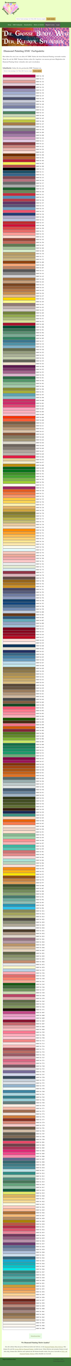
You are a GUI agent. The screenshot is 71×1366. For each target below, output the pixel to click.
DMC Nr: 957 (40, 843)
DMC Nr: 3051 (40, 953)
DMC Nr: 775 (40, 569)
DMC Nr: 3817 (40, 1187)
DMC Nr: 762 (40, 564)
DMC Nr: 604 (40, 412)
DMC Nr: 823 (40, 651)
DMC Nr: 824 (40, 654)
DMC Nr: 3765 (40, 1097)
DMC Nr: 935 (40, 801)
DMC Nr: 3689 (40, 1029)
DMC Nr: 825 (40, 657)
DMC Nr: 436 (40, 293)
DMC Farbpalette (17, 25)
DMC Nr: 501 (40, 330)
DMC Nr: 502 (40, 333)
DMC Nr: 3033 (40, 936)
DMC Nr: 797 (40, 603)
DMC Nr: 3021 (40, 919)
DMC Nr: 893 (40, 713)
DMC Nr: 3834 (40, 1235)
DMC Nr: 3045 (40, 945)
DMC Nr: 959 (40, 849)
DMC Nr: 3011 (40, 911)
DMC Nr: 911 (40, 750)
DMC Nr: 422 (40, 282)
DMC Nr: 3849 (40, 1278)
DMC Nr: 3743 (40, 1069)
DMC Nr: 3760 (40, 1091)
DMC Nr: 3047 (40, 950)
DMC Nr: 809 (40, 623)
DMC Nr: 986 (40, 885)
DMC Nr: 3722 (40, 1052)
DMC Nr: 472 (40, 321)
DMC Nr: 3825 (40, 1210)
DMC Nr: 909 (40, 744)
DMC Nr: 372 (40, 259)
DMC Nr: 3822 (40, 1201)
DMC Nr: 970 (40, 868)
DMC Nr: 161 (40, 107)
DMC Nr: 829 (40, 668)
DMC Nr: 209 (40, 135)
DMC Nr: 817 (40, 637)
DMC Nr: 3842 (40, 1258)
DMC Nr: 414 (40, 273)
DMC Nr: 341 (40, 220)
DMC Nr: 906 (40, 739)
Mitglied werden (50, 25)
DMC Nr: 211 (40, 141)
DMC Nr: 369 (40, 251)
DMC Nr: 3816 (40, 1184)
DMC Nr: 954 (40, 835)
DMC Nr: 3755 (40, 1086)
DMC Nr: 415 (40, 276)
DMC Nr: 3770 (40, 1105)
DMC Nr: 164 (40, 115)
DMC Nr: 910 (40, 747)
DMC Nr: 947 (40, 823)
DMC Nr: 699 (40, 468)
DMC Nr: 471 (40, 318)
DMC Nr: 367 (40, 245)
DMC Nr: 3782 (40, 1131)
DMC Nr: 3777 (40, 1120)
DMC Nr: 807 (40, 620)
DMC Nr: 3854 (40, 1292)
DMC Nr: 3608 (40, 1015)
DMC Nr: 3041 (40, 939)
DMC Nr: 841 (40, 694)
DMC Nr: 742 (40, 536)
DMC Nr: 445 (40, 301)
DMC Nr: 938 (40, 809)
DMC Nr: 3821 (40, 1198)
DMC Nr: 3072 (40, 964)
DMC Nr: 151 (40, 79)
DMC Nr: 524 (40, 358)
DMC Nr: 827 (40, 663)
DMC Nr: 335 (40, 211)
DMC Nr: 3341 (40, 981)
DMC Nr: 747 (40, 550)
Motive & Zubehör (39, 25)
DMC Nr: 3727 (40, 1057)
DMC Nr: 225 (40, 152)
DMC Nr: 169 (40, 129)
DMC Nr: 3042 (40, 942)
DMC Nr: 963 (40, 857)
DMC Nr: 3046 (40, 947)
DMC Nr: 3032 (40, 933)
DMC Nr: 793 (40, 595)
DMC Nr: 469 (40, 313)
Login (57, 25)
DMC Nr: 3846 (40, 1269)
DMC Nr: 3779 (40, 1125)
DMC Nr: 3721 (40, 1049)
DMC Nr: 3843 (40, 1261)
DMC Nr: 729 (40, 510)
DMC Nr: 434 (40, 287)
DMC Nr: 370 (40, 254)
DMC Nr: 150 (40, 76)
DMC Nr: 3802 (40, 1145)
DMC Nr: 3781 (40, 1128)
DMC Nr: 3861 (40, 1311)
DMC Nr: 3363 (40, 1004)
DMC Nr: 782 (40, 584)
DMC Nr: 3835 (40, 1238)
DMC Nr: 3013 (40, 916)
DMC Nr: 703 (40, 479)
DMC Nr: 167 (40, 124)
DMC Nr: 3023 (40, 925)
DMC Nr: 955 (40, 837)
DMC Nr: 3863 (40, 1317)
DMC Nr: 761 (40, 561)
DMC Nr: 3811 (40, 1170)
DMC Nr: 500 (40, 327)
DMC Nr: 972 (40, 871)
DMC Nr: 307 (40, 163)
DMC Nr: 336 (40, 214)
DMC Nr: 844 (40, 699)
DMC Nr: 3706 (40, 1035)
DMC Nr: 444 (40, 299)
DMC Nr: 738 (40, 524)
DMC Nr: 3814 (40, 1179)
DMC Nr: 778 (40, 575)
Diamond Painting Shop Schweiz (54, 1347)
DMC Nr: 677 (40, 462)
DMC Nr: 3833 (40, 1232)
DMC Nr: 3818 (40, 1190)
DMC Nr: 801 (40, 615)
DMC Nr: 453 (40, 310)
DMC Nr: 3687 (40, 1024)
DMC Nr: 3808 (40, 1162)
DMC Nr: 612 (40, 428)
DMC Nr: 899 (40, 725)
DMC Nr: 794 (40, 598)
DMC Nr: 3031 (40, 931)
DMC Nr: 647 (40, 451)
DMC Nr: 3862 (40, 1314)
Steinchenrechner (35, 1336)
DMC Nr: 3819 (40, 1193)
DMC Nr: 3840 (40, 1252)
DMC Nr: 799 (40, 609)
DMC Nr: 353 (40, 237)
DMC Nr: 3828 (40, 1218)
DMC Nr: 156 (40, 93)
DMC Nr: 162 (40, 110)
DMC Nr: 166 (40, 121)
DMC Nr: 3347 (40, 990)
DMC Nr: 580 (40, 389)
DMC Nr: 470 (40, 316)
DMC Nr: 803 (40, 617)
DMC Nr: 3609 (40, 1018)
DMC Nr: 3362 (40, 1001)
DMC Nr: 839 (40, 688)
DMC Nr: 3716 (40, 1046)
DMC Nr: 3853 (40, 1289)
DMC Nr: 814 (40, 629)
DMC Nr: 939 (40, 812)
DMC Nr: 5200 (40, 1328)
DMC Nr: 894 (40, 716)
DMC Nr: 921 (40, 773)
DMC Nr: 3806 (40, 1156)
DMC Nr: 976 (40, 880)
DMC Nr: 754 (40, 553)
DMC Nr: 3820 (40, 1196)
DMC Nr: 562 (40, 380)
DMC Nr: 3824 (40, 1207)
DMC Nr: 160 (40, 104)
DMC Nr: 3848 (40, 1275)
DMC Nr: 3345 (40, 984)
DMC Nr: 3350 (40, 995)
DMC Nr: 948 (40, 826)
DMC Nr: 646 (40, 448)
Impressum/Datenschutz (9, 1359)
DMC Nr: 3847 (40, 1272)
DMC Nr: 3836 (40, 1241)
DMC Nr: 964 (40, 860)
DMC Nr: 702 (40, 476)
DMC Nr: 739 (40, 527)
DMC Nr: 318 (40, 186)
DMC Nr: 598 (40, 397)
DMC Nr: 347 (40, 223)
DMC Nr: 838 (40, 685)
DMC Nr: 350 (40, 228)
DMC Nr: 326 (40, 200)
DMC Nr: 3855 (40, 1294)
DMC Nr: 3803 (40, 1148)
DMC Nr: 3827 (40, 1215)
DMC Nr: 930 (40, 790)
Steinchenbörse (28, 25)
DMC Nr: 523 (40, 355)
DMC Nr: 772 (40, 567)
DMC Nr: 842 (40, 696)
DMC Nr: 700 (40, 471)
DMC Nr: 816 (40, 634)
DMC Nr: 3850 (40, 1280)
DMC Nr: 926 (40, 781)
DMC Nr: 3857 (40, 1300)
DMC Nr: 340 (40, 217)
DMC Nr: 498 (40, 324)
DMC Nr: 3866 (40, 1325)
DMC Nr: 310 (40, 169)
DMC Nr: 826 (40, 660)
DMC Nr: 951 (40, 832)
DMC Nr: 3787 (40, 1134)
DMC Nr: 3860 (40, 1308)
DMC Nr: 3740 (40, 1066)
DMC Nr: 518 (40, 344)
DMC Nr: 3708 (40, 1038)
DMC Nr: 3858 (40, 1303)
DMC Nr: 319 (40, 189)
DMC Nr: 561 (40, 378)
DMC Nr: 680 (40, 465)
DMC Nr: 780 (40, 581)
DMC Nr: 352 (40, 234)
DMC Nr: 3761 (40, 1094)
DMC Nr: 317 (40, 183)
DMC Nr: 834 (40, 682)
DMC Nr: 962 (40, 854)
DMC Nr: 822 (40, 648)
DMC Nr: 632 (40, 434)
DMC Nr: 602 (40, 406)
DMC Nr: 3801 (40, 1142)
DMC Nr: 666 (40, 457)
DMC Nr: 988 (40, 891)
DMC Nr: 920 (40, 770)
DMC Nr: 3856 (40, 1297)
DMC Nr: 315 (40, 177)
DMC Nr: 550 (40, 366)
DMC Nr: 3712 (40, 1041)
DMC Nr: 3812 (40, 1173)
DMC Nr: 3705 (40, 1032)
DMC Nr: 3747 (40, 1074)
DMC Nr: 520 (40, 349)
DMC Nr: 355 (40, 239)
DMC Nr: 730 (40, 513)
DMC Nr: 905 (40, 736)
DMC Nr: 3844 (40, 1263)
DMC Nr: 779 (40, 578)
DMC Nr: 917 (40, 761)
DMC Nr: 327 (40, 203)
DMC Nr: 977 (40, 883)
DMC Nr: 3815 (40, 1182)
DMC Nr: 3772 (40, 1111)
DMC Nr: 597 (40, 395)
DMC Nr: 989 (40, 894)
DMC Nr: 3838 (40, 1246)
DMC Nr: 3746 (40, 1072)
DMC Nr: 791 (40, 589)
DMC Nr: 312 (40, 175)
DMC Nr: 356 (40, 242)
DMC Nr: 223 (40, 146)
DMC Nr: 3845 (40, 1266)
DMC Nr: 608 (40, 420)
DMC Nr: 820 (40, 646)
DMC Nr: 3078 (40, 967)
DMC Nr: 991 (40, 897)
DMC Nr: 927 (40, 784)
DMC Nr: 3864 (40, 1320)
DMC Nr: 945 (40, 818)
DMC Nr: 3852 (40, 1286)
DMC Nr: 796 (40, 600)
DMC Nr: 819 (40, 643)
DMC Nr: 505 (40, 338)
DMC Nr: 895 (40, 719)
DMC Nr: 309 (40, 166)
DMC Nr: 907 (40, 742)
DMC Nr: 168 (40, 127)
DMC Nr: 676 (40, 459)
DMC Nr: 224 (40, 149)
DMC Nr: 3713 (40, 1043)
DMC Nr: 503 (40, 335)
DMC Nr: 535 (40, 361)
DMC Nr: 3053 (40, 959)
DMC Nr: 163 (40, 113)
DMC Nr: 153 (40, 84)
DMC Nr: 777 (40, 572)
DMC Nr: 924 (40, 778)
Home (9, 25)
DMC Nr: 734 (40, 522)
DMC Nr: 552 (40, 369)
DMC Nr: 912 (40, 753)
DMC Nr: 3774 (40, 1114)
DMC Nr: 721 (40, 493)
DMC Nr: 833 (40, 680)
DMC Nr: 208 (40, 132)
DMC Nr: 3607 (40, 1012)
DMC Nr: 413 (40, 270)
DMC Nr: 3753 (40, 1083)
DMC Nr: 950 (40, 829)
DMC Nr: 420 (40, 279)
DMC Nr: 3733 (40, 1063)
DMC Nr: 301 (40, 158)
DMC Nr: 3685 (40, 1021)
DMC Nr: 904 (40, 733)
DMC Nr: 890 (40, 705)
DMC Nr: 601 (40, 403)
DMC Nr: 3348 (40, 993)
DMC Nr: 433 (40, 285)
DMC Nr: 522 (40, 352)
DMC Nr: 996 (40, 908)
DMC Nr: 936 (40, 804)
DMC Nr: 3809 (40, 1165)
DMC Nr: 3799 (40, 1139)
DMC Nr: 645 (40, 445)
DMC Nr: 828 (40, 665)
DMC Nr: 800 (40, 612)
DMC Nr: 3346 (40, 987)
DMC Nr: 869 (40, 702)
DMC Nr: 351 (40, 231)
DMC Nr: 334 (40, 208)
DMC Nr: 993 (40, 902)
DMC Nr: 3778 (40, 1122)
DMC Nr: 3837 (40, 1244)
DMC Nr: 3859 (40, 1306)
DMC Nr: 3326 (40, 973)
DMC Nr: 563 (40, 383)
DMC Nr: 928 (40, 787)
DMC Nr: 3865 (40, 1323)
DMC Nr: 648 (40, 454)
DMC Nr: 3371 (40, 1010)
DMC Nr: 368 (40, 248)
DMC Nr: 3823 (40, 1204)
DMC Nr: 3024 (40, 928)
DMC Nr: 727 (40, 505)
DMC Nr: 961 (40, 852)
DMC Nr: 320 (40, 191)
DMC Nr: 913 (40, 756)
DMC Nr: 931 (40, 792)
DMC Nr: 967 (40, 866)
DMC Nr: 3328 (40, 976)
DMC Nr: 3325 (40, 970)
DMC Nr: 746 (40, 547)
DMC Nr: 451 (40, 304)
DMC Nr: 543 (40, 364)
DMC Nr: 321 (40, 194)
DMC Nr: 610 (40, 423)
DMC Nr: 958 (40, 846)
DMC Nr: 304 (40, 160)
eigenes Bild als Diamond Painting (24, 1349)
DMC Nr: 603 (40, 409)
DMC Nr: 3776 (40, 1117)
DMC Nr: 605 (40, 414)
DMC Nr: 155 (40, 90)
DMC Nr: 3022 (40, 922)
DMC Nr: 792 (40, 592)
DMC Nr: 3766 (40, 1100)
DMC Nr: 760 (40, 558)
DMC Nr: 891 (40, 708)
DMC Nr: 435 (40, 290)
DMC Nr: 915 (40, 758)
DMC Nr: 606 (40, 417)
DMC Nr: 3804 (40, 1151)
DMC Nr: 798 (40, 606)
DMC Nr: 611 (40, 426)
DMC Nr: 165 (40, 118)
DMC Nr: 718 (40, 488)
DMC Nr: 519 (40, 347)
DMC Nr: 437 (40, 296)
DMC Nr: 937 (40, 806)
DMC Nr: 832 (40, 677)
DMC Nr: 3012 (40, 914)
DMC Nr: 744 (40, 541)
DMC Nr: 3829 (40, 1221)
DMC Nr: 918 (40, 764)
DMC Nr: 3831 (40, 1227)
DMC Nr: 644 (40, 443)
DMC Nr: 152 (40, 81)
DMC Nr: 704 (40, 482)
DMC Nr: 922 (40, 775)
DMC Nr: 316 (40, 180)
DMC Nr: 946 (40, 821)
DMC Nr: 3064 (40, 962)
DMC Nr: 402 (40, 265)
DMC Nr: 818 (40, 640)
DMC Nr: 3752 (40, 1080)
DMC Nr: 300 (40, 155)
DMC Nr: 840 (40, 691)
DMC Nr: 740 (40, 530)
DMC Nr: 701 (40, 474)
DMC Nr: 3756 (40, 1088)
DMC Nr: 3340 (40, 978)
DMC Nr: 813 (40, 626)
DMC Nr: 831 (40, 674)
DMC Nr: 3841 (40, 1255)
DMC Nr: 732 (40, 516)
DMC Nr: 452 (40, 307)
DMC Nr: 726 (40, 502)
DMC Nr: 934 (40, 798)
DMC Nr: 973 (40, 874)
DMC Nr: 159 (40, 101)
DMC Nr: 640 (40, 437)
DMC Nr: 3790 (40, 1136)
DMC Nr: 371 (40, 256)
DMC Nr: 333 (40, 206)
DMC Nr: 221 (40, 143)
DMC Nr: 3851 (40, 1283)
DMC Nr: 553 (40, 372)
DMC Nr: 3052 (40, 956)
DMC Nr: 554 (40, 375)
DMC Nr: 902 (40, 730)
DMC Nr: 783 (40, 586)
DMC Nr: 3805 (40, 1153)
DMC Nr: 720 (40, 490)
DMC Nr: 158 (40, 98)
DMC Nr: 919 (40, 767)
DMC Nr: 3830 (40, 1224)
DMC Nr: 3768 (40, 1103)
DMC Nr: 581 (40, 392)
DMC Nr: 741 (40, 533)
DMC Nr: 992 (40, 900)
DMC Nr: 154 (40, 87)
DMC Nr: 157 (40, 96)
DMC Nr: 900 (40, 727)
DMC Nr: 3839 (40, 1249)
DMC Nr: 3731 (40, 1060)
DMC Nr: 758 (40, 555)
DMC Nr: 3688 (40, 1026)
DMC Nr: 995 (40, 905)
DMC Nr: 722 (40, 496)
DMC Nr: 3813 (40, 1176)
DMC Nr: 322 (40, 197)
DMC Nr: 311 (40, 172)
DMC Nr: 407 (40, 268)
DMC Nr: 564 (40, 386)
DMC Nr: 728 (40, 507)
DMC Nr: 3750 (40, 1077)
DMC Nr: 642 (40, 440)
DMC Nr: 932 (40, 795)
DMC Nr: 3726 (40, 1055)
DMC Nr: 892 (40, 710)
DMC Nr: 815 (40, 632)
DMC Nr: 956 (40, 840)
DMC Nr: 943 (40, 815)
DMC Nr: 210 (40, 138)
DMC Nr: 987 (40, 888)
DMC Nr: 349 (40, 225)
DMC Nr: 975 (40, 877)
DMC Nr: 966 (40, 863)
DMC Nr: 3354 (40, 998)
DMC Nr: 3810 (40, 1168)
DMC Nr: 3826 (40, 1213)
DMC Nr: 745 (40, 544)
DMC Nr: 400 (40, 262)
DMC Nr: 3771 (40, 1108)
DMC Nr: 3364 (40, 1007)
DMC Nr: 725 (40, 499)
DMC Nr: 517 (40, 341)
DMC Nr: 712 (40, 485)
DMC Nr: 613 (40, 431)
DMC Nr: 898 (40, 722)
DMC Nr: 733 (40, 519)
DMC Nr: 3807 (40, 1159)
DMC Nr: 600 (40, 400)
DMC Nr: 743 (40, 538)
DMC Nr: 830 (40, 671)
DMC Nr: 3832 (40, 1230)
